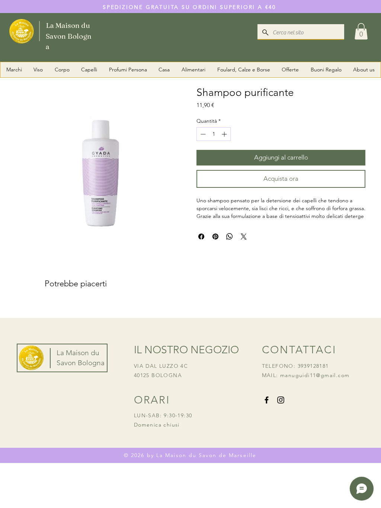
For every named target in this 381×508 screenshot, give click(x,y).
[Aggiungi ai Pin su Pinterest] (215, 236)
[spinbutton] (213, 134)
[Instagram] (280, 400)
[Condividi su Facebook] (201, 236)
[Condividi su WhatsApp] (229, 236)
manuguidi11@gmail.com (314, 375)
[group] (190, 307)
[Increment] (225, 134)
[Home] (52, 30)
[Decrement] (202, 134)
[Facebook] (266, 400)
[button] (361, 31)
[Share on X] (243, 236)
